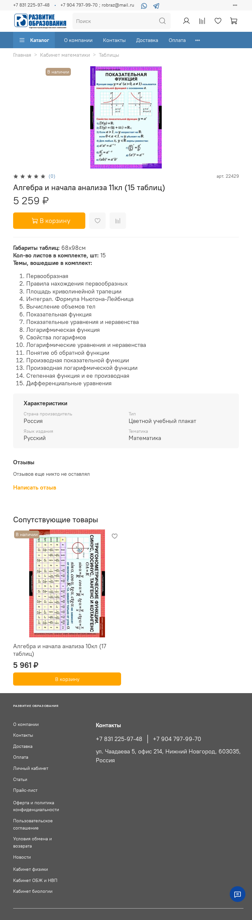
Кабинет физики (30, 869)
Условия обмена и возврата (32, 842)
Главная (22, 54)
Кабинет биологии (32, 891)
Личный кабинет (30, 768)
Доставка (147, 40)
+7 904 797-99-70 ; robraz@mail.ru (97, 5)
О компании (78, 40)
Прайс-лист (25, 790)
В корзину (67, 679)
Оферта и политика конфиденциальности (36, 806)
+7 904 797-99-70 (177, 739)
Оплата (177, 40)
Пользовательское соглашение (33, 824)
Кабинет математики (65, 54)
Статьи (20, 779)
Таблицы (109, 54)
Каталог (39, 40)
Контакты (114, 40)
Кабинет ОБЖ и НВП (35, 880)
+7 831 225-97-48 (31, 5)
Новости (22, 857)
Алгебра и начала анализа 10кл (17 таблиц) (59, 649)
